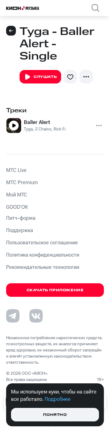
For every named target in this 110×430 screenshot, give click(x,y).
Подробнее (58, 399)
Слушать (45, 76)
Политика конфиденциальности (42, 255)
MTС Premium (22, 182)
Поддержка (19, 230)
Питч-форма (20, 218)
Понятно (55, 414)
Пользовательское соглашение (42, 242)
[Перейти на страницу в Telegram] (13, 316)
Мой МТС (16, 195)
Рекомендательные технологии (42, 267)
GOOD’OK (17, 207)
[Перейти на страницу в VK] (36, 316)
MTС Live (16, 170)
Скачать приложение (55, 290)
